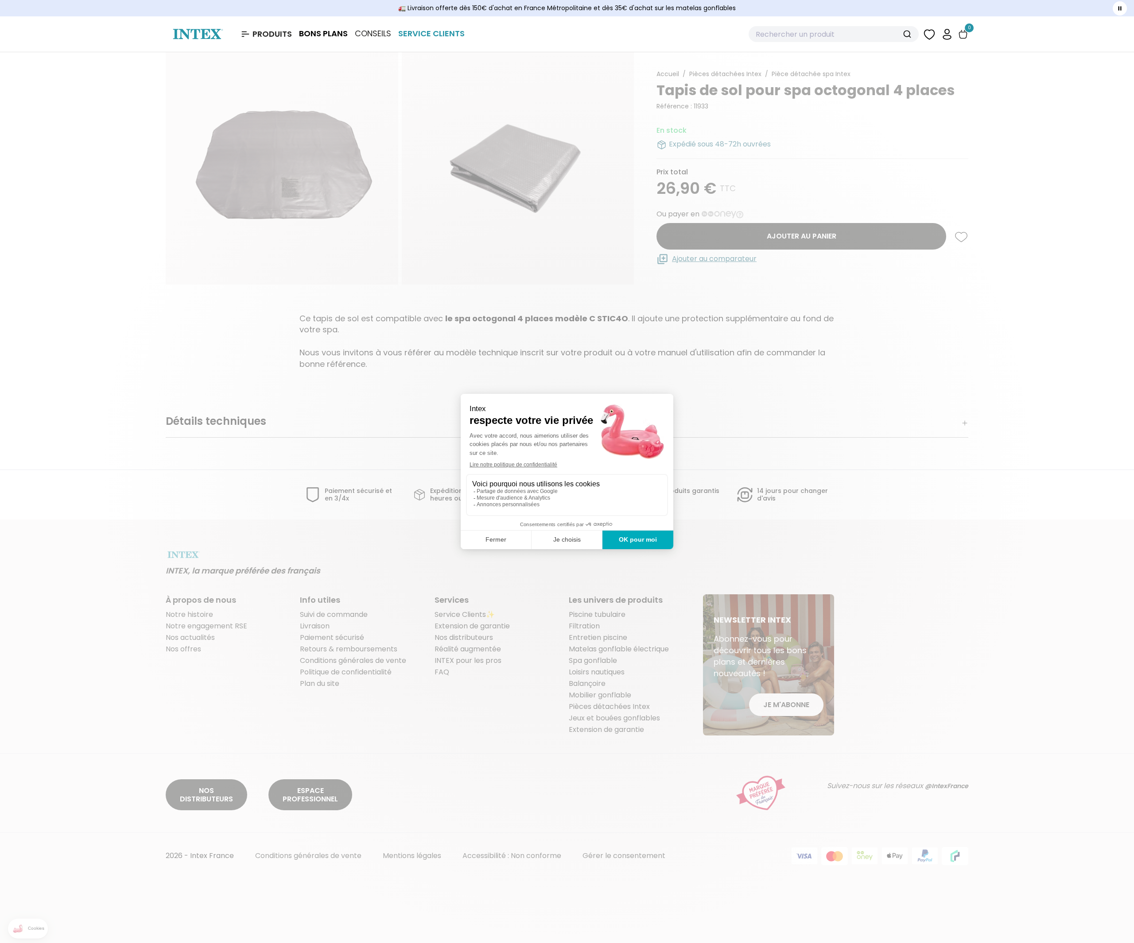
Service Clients (431, 33)
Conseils (373, 34)
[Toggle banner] (1120, 8)
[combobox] (834, 34)
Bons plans (323, 33)
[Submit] (908, 34)
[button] (947, 34)
